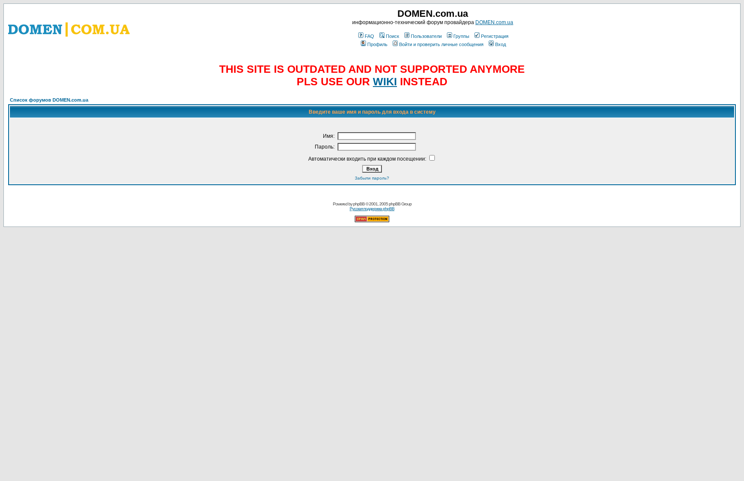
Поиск (392, 36)
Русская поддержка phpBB (372, 208)
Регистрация (494, 36)
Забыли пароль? (372, 178)
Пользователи (426, 36)
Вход (500, 44)
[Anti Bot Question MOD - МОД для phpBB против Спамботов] (372, 220)
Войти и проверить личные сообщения (441, 44)
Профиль (377, 44)
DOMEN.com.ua (494, 22)
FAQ (369, 36)
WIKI (385, 81)
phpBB (359, 204)
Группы (461, 36)
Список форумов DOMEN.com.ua (49, 99)
